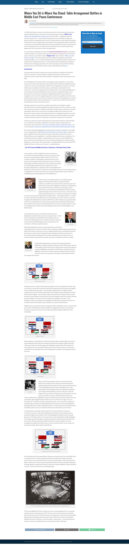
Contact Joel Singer (83, 1)
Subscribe (93, 46)
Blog (60, 1)
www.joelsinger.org (53, 27)
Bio (43, 1)
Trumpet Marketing (55, 541)
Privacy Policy (69, 541)
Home (36, 1)
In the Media (51, 1)
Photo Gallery (70, 1)
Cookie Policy (62, 541)
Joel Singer (32, 23)
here (66, 66)
